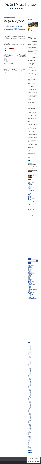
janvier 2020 (29, 415)
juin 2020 (28, 410)
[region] (33, 459)
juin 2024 (28, 364)
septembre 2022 (29, 384)
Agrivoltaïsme (29, 200)
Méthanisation (29, 205)
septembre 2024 (29, 362)
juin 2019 (28, 421)
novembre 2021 (29, 393)
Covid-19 (5, 17)
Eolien (28, 202)
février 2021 (29, 402)
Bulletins (29, 28)
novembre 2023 (29, 371)
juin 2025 (28, 353)
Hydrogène (29, 204)
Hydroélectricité (29, 203)
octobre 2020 (29, 406)
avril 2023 (28, 377)
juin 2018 (28, 433)
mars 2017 (29, 446)
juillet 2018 (29, 432)
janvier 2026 (29, 347)
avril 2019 (28, 423)
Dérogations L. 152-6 (30, 195)
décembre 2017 (29, 439)
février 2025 (29, 357)
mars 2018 (29, 436)
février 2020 (29, 414)
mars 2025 (29, 356)
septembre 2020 (29, 407)
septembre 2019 (29, 419)
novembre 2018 (29, 428)
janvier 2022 (29, 391)
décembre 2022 (29, 381)
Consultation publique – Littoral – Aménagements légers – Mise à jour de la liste (15, 71)
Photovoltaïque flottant (30, 208)
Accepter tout (37, 461)
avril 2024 (28, 366)
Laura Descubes (8, 25)
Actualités (29, 181)
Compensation (29, 210)
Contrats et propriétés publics (30, 190)
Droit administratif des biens (30, 198)
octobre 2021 (29, 394)
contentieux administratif (30, 188)
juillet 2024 (29, 363)
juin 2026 (28, 343)
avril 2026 (28, 344)
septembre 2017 (29, 441)
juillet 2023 (29, 374)
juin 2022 (28, 386)
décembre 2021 (29, 392)
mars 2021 (29, 401)
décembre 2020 (29, 404)
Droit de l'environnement (12, 17)
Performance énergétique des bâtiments (32, 206)
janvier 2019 (29, 426)
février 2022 (29, 390)
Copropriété (29, 193)
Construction (29, 187)
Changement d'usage (30, 186)
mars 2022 (29, 389)
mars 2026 (29, 345)
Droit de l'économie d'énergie (31, 201)
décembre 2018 (29, 427)
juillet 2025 (29, 352)
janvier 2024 (29, 369)
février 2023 (29, 379)
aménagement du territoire (30, 182)
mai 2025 (28, 354)
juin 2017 (28, 443)
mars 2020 (29, 413)
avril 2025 (28, 355)
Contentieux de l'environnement (31, 211)
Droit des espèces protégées (31, 214)
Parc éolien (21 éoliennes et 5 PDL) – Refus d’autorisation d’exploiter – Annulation (7, 71)
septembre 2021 (29, 395)
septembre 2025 (29, 351)
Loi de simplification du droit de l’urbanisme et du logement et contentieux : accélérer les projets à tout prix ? (34, 171)
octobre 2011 (29, 448)
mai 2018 (28, 434)
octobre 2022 (29, 383)
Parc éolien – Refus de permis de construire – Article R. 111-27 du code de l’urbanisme (23, 71)
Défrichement (29, 213)
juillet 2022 (29, 385)
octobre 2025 (29, 350)
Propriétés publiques (30, 192)
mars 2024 (29, 367)
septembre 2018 (29, 430)
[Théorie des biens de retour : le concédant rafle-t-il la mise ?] (30, 176)
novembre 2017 (29, 440)
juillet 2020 (29, 409)
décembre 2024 (29, 359)
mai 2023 (28, 376)
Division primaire (29, 197)
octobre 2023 (29, 372)
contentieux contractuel (30, 189)
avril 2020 (28, 412)
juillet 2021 (29, 397)
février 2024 (29, 368)
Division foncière (29, 196)
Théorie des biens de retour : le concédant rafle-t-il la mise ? (34, 176)
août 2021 (29, 396)
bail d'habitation (29, 184)
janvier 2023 (29, 380)
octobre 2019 (29, 418)
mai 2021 (28, 399)
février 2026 (29, 346)
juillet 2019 (29, 420)
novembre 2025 (29, 349)
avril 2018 (28, 435)
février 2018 (29, 437)
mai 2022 (28, 387)
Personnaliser (29, 461)
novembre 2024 (29, 360)
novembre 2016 (29, 447)
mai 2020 (28, 411)
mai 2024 (28, 365)
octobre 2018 (29, 429)
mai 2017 (28, 444)
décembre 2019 (29, 416)
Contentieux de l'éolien (30, 212)
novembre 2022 (29, 382)
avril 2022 (28, 388)
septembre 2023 (29, 373)
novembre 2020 (29, 405)
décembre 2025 (29, 348)
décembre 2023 (29, 370)
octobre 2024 (29, 361)
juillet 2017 (29, 442)
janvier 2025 (29, 358)
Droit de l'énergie (8, 17)
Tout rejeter (33, 461)
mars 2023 (29, 378)
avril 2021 (28, 400)
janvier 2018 (29, 438)
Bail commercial (29, 183)
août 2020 (29, 408)
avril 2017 (28, 445)
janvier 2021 (29, 403)
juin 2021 (28, 398)
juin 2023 (28, 375)
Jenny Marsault (33, 39)
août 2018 (29, 431)
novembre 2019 (29, 417)
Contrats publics (29, 191)
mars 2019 (29, 424)
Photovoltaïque (29, 207)
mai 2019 (28, 422)
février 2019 (29, 425)
